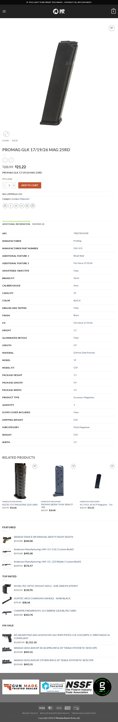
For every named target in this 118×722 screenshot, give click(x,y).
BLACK (77, 300)
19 (75, 360)
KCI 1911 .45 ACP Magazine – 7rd (96, 504)
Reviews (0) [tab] (38, 224)
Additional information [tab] (16, 224)
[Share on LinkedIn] (32, 205)
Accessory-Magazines (84, 397)
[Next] (115, 491)
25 (75, 293)
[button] (4, 11)
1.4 (75, 390)
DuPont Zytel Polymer (84, 352)
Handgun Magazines (21, 199)
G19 (76, 367)
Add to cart (29, 185)
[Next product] (5, 160)
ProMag (77, 240)
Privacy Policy (30, 713)
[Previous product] (11, 160)
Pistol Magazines (82, 427)
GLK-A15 (78, 248)
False (76, 270)
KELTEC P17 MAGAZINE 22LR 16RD (20, 504)
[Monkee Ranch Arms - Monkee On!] (59, 11)
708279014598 (81, 233)
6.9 (75, 345)
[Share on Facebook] (10, 205)
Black (76, 315)
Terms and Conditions (84, 713)
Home (5, 140)
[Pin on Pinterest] (27, 205)
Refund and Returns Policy (55, 713)
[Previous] (2, 491)
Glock (76, 278)
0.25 (76, 419)
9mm (76, 285)
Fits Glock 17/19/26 (83, 263)
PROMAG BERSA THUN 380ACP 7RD (57, 506)
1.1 (75, 330)
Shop (15, 140)
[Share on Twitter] (16, 205)
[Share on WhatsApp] (5, 205)
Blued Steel (79, 255)
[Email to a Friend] (21, 205)
